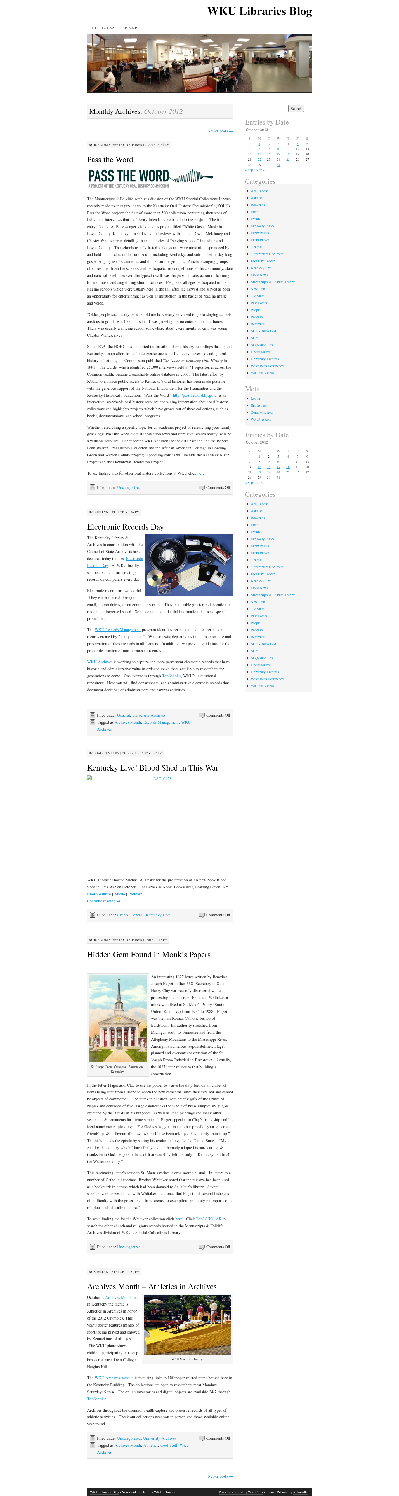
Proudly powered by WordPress (241, 1492)
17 (278, 154)
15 (259, 154)
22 (259, 159)
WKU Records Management (118, 629)
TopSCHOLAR (208, 1219)
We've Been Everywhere (267, 365)
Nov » (260, 169)
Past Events (259, 302)
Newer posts (220, 131)
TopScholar (171, 675)
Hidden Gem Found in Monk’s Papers (149, 954)
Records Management (161, 722)
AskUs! (256, 197)
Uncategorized (129, 487)
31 (278, 164)
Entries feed (259, 405)
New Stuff (258, 288)
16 (268, 154)
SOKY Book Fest (263, 330)
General (123, 715)
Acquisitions (259, 190)
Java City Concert (263, 260)
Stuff (254, 337)
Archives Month (128, 722)
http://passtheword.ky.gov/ (194, 395)
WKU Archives (99, 661)
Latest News (259, 274)
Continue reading (104, 901)
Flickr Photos (260, 239)
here (200, 473)
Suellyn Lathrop (109, 512)
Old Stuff (257, 295)
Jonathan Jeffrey (109, 144)
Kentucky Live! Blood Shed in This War (152, 767)
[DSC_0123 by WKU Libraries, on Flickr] (160, 823)
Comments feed (262, 412)
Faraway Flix (260, 232)
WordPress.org (261, 419)
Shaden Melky (106, 753)
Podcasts (257, 316)
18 (288, 154)
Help (131, 27)
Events (122, 915)
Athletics (150, 1445)
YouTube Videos (262, 372)
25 (288, 159)
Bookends (258, 204)
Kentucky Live (158, 915)
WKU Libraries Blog (259, 10)
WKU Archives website (114, 1377)
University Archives (148, 715)
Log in (255, 398)
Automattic (300, 1492)
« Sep (249, 169)
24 (278, 159)
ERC (254, 211)
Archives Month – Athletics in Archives (152, 1286)
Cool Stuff (168, 1445)
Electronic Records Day (125, 526)
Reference (258, 323)
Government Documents (268, 253)
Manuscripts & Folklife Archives (274, 281)
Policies (104, 27)
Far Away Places (262, 225)
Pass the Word (110, 159)
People (255, 309)
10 (278, 148)
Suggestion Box (262, 344)
